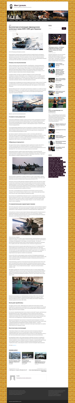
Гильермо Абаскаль (52, 163)
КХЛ (53, 166)
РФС (58, 169)
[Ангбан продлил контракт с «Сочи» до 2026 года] (51, 67)
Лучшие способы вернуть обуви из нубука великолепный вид (61, 136)
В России (60, 160)
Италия (50, 166)
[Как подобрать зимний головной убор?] (51, 150)
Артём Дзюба (51, 159)
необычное (58, 175)
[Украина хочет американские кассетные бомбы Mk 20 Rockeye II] (40, 359)
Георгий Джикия (62, 162)
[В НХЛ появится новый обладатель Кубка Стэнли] (51, 94)
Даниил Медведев (59, 163)
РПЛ (56, 169)
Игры (21, 20)
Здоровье (25, 20)
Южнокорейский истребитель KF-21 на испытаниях (26, 361)
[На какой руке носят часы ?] (51, 133)
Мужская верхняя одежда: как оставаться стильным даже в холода (61, 142)
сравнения (62, 175)
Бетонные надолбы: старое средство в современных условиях (14, 361)
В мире (57, 162)
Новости (12, 20)
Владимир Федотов (52, 162)
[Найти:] (57, 28)
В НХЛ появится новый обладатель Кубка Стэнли (60, 92)
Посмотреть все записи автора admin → (24, 377)
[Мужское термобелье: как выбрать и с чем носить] (51, 127)
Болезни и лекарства (52, 160)
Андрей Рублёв (59, 157)
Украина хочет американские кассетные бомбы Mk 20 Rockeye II (40, 361)
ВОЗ (57, 160)
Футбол (50, 175)
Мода (30, 20)
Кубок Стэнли (63, 166)
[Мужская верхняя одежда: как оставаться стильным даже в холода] (51, 144)
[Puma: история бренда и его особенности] (57, 108)
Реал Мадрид (62, 169)
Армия (16, 20)
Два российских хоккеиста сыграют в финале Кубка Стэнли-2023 (60, 86)
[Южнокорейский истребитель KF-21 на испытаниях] (28, 359)
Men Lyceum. (20, 5)
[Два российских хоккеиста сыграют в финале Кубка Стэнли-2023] (51, 87)
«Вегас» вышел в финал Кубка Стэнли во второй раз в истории (60, 79)
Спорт (39, 20)
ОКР (53, 169)
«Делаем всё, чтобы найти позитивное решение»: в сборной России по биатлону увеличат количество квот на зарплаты (60, 72)
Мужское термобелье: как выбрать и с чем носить (61, 124)
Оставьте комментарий (12, 30)
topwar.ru (14, 345)
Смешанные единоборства (60, 172)
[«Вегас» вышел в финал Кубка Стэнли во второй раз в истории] (51, 82)
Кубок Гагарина (57, 166)
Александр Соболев (52, 157)
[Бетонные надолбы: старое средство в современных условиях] (15, 359)
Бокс (59, 159)
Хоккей (53, 175)
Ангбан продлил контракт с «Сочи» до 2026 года (60, 64)
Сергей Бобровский (52, 172)
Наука (34, 20)
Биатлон (55, 159)
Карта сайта (44, 20)
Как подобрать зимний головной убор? (60, 148)
